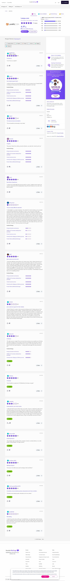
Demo (40, 561)
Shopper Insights (41, 559)
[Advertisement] (55, 45)
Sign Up (53, 566)
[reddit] (51, 127)
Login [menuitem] (58, 2)
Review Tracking (28, 568)
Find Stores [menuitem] (3, 2)
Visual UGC (27, 561)
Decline (53, 576)
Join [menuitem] (55, 2)
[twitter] (49, 127)
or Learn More (56, 76)
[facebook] (47, 127)
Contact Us (54, 561)
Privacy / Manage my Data (56, 568)
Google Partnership (55, 552)
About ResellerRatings (56, 554)
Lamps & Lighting (35, 20)
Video (27, 563)
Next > (43, 539)
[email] (52, 127)
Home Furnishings (29, 20)
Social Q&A (27, 559)
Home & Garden (23, 20)
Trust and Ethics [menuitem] (9, 2)
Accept (45, 576)
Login (53, 563)
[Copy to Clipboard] (54, 127)
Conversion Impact (42, 554)
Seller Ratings (28, 554)
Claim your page (55, 96)
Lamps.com (25, 18)
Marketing (40, 566)
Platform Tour (28, 552)
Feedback (27, 566)
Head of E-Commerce (42, 568)
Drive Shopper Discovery (43, 552)
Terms (53, 559)
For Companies (65, 2)
